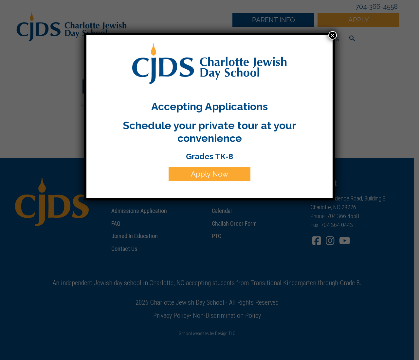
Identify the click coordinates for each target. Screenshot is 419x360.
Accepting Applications (209, 106)
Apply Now (209, 174)
